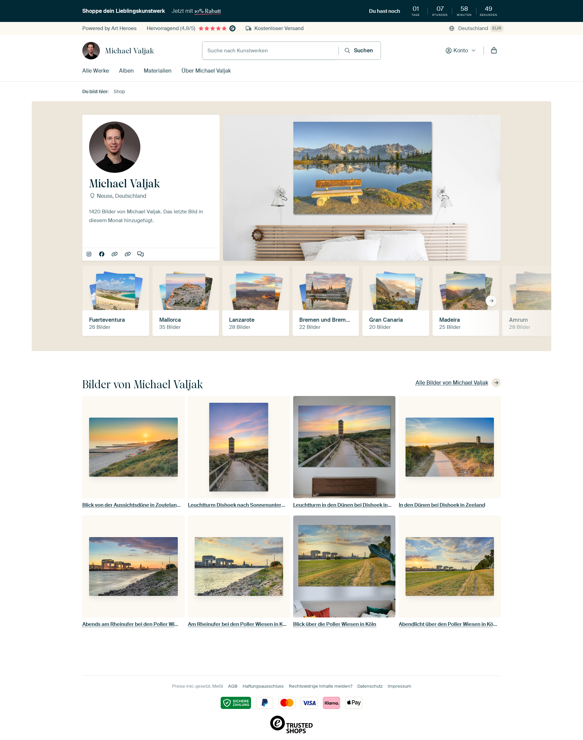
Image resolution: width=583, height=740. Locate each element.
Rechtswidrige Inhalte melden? (320, 686)
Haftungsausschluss (263, 686)
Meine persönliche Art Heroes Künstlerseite (115, 254)
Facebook (102, 254)
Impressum (399, 686)
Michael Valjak (129, 50)
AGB (233, 686)
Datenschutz (370, 686)
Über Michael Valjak (206, 70)
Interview (141, 254)
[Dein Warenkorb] (494, 50)
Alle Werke (95, 70)
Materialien (157, 70)
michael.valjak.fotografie (89, 254)
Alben (126, 70)
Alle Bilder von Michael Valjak (452, 382)
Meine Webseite (128, 254)
